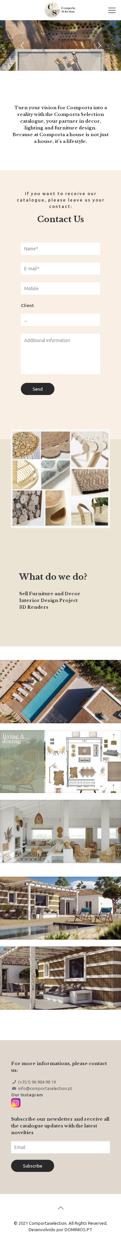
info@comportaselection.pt (45, 1088)
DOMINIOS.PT (78, 1229)
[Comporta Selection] (60, 10)
